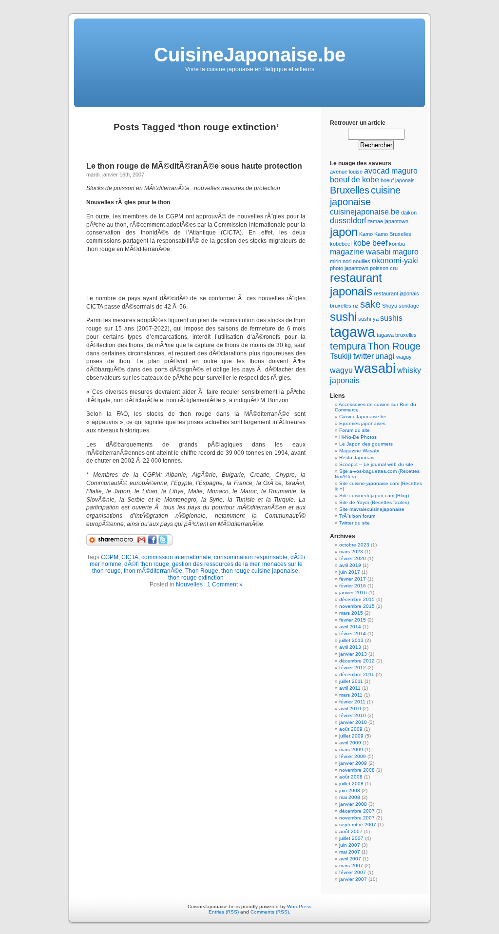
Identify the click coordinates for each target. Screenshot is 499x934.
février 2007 (352, 872)
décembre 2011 (356, 674)
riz (356, 306)
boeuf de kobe (354, 179)
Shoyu (389, 306)
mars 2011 (351, 695)
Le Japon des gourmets (366, 444)
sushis (391, 318)
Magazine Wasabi (359, 450)
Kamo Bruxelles (392, 234)
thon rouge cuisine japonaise (259, 570)
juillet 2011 (351, 681)
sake (370, 304)
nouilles (361, 261)
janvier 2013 (353, 654)
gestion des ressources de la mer (215, 564)
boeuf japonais (398, 180)
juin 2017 (349, 572)
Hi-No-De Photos (358, 437)
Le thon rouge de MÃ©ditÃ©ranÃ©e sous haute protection (194, 166)
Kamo (366, 234)
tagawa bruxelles (397, 335)
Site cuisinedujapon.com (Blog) (374, 495)
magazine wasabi (360, 252)
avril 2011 (350, 688)
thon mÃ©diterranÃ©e (153, 570)
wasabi (375, 368)
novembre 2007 (357, 817)
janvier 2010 (353, 722)
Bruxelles (349, 189)
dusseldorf (348, 220)
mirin (335, 261)
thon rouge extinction (196, 577)
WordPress (299, 906)
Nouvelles (189, 584)
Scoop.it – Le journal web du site (376, 464)
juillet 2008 (351, 783)
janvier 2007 (353, 879)
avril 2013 (350, 647)
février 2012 (352, 667)
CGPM (109, 557)
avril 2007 (350, 858)
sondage (409, 306)
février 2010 (352, 715)
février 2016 (352, 585)
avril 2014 (350, 626)
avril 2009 (350, 742)
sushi (343, 316)
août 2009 (351, 729)
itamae (375, 221)
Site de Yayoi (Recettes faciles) (374, 502)
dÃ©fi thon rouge (146, 564)
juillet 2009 (351, 736)
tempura (348, 345)
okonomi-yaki (395, 260)
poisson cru (384, 268)
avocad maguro (391, 171)
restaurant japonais (356, 284)
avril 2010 (350, 708)
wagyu (341, 370)
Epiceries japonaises (362, 423)
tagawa (352, 332)
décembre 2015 (357, 599)
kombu (397, 244)
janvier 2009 (353, 763)
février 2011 (352, 701)
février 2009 (352, 756)
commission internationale (176, 557)
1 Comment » (225, 584)
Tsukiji (341, 356)
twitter (363, 356)
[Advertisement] (200, 274)
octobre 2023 (354, 544)
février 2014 (352, 633)
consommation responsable (251, 557)
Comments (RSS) (269, 912)
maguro (405, 252)
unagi (385, 356)
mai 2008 (349, 797)
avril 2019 (350, 565)
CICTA (129, 557)
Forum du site (354, 430)
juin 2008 (349, 790)
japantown (396, 221)
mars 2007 (351, 865)
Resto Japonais (356, 457)
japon (344, 231)
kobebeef (341, 244)
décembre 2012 (357, 660)
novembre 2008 (357, 770)
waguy (404, 357)
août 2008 (351, 776)
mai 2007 (349, 852)
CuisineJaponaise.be (249, 54)
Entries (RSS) (224, 912)
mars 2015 (351, 613)
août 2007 (351, 831)
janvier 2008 (353, 804)
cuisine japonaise (365, 195)
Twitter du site (354, 522)
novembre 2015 (357, 606)
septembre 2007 (357, 824)
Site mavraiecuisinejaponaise (371, 509)
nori (347, 261)
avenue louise (346, 172)
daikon (409, 212)
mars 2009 (351, 749)
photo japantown (349, 268)
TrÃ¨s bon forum (357, 516)
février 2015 (352, 620)
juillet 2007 (351, 838)
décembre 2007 (357, 811)
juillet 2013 (351, 640)
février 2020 (352, 558)
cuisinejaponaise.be (365, 212)
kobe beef (370, 243)
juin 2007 (349, 845)
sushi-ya (368, 319)
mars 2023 (351, 551)
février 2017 (352, 579)
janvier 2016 (353, 592)
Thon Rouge (201, 570)
